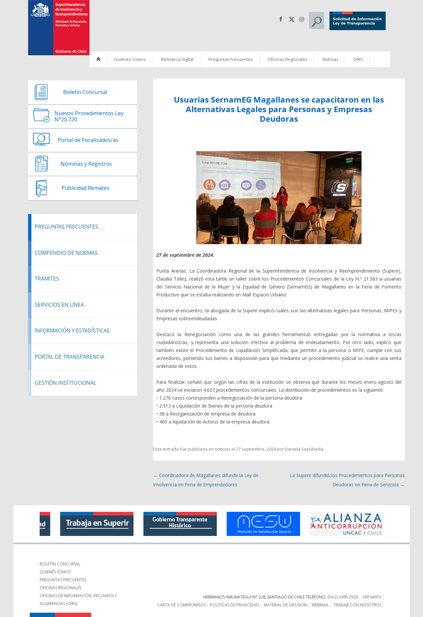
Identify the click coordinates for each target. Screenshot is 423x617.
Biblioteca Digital (177, 59)
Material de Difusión (285, 605)
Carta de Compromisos (181, 605)
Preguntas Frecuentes (231, 59)
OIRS (358, 59)
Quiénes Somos (130, 59)
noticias (222, 449)
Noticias (330, 59)
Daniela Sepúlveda (304, 449)
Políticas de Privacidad (234, 605)
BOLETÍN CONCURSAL (60, 564)
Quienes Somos (55, 572)
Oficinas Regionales (288, 59)
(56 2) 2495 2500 (342, 597)
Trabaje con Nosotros (357, 605)
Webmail (320, 605)
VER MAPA (372, 597)
